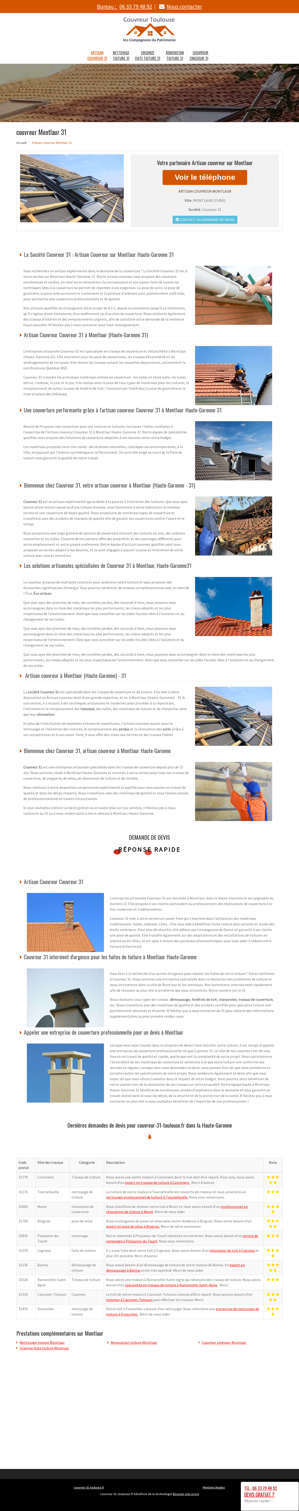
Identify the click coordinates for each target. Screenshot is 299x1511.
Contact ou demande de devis (206, 220)
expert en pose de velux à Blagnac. (133, 1226)
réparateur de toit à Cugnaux (232, 1250)
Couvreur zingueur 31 (199, 55)
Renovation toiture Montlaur (134, 1342)
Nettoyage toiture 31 (121, 55)
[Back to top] (286, 1498)
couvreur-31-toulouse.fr (89, 1487)
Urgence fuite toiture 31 (147, 55)
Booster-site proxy (186, 1494)
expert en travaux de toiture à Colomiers (157, 1182)
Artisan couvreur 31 (97, 55)
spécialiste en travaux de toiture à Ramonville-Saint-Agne (171, 1285)
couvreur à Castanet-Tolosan (129, 1299)
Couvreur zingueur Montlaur (224, 1342)
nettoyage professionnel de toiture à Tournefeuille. (147, 1197)
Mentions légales (214, 1487)
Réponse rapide (149, 849)
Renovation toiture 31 (175, 55)
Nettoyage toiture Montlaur (42, 1342)
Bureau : (124, 6)
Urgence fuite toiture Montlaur (44, 1348)
